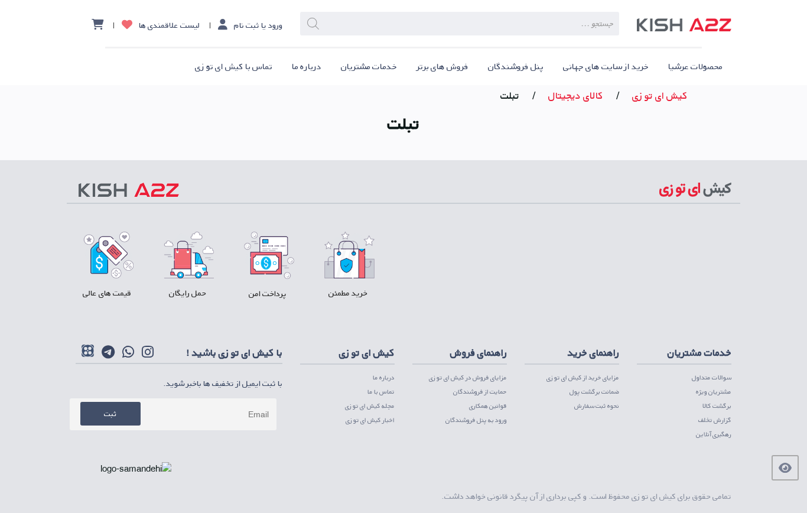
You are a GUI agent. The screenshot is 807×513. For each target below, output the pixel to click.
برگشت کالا (716, 406)
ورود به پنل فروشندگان (476, 420)
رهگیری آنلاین (713, 434)
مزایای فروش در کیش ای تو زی (468, 377)
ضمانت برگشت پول (594, 392)
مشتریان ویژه (713, 392)
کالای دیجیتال (575, 95)
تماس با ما (381, 392)
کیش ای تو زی (660, 95)
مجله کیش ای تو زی (370, 406)
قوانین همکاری (488, 406)
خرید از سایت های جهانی (606, 66)
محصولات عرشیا (695, 66)
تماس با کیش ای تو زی (233, 66)
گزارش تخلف (714, 420)
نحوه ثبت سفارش (596, 406)
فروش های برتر (442, 66)
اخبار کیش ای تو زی (370, 420)
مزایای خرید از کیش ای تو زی (582, 377)
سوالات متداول (711, 377)
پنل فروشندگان (516, 66)
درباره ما (306, 66)
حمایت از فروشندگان (480, 392)
